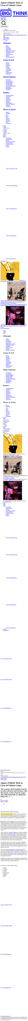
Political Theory (9, 54)
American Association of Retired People (14, 849)
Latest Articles (6, 38)
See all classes (6, 429)
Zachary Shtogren (4, 800)
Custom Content (7, 475)
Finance (7, 97)
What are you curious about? (9, 30)
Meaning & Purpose (10, 57)
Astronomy (8, 73)
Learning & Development (9, 454)
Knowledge (8, 49)
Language (8, 53)
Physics (7, 62)
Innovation (8, 100)
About (7, 145)
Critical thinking (6, 35)
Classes (4, 131)
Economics (8, 106)
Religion (8, 47)
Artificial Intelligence (10, 104)
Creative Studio (9, 142)
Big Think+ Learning (10, 141)
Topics (6, 40)
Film (7, 117)
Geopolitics (8, 123)
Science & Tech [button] (8, 353)
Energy (7, 71)
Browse (5, 134)
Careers (7, 146)
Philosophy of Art (10, 52)
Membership (3, 18)
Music (7, 116)
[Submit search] (17, 32)
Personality (8, 87)
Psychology (8, 79)
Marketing (8, 99)
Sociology (8, 120)
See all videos (6, 421)
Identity (7, 55)
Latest (4, 125)
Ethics (7, 45)
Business (6, 92)
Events (7, 140)
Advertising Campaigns (8, 479)
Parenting (8, 89)
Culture (7, 119)
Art (6, 114)
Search (6, 29)
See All (4, 129)
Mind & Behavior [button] (9, 370)
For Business (3, 17)
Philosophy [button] (7, 336)
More (4, 136)
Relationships (9, 88)
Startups (7, 105)
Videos (4, 126)
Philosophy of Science (11, 50)
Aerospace (8, 65)
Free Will (24, 777)
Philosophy (12, 35)
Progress (8, 118)
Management (9, 102)
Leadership (8, 96)
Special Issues (9, 139)
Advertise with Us (10, 144)
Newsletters (8, 138)
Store (4, 135)
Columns (5, 130)
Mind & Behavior (9, 77)
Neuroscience (9, 80)
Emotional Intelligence (20, 35)
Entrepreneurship (9, 95)
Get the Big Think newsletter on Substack (9, 811)
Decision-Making (9, 82)
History (7, 112)
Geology (8, 67)
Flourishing (8, 48)
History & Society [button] (9, 402)
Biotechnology (9, 72)
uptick (12, 821)
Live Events (6, 500)
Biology (7, 64)
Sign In (2, 328)
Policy (7, 122)
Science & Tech (8, 60)
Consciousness (9, 84)
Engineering (8, 70)
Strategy (8, 101)
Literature (8, 113)
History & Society (9, 109)
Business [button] (6, 385)
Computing (8, 69)
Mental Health (9, 83)
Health (7, 66)
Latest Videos (6, 37)
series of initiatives (13, 832)
